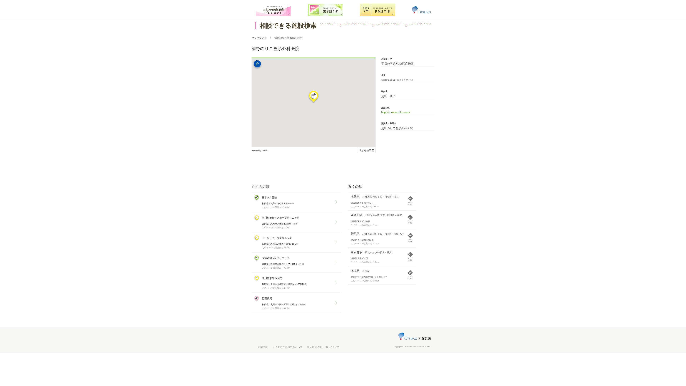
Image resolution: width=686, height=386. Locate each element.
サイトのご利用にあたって (287, 347)
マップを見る (259, 37)
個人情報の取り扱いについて (323, 347)
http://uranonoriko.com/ (395, 112)
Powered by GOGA (259, 151)
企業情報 (263, 347)
